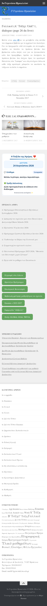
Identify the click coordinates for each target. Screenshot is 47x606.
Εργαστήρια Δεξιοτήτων (14, 477)
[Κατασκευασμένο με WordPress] (21, 595)
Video (21, 513)
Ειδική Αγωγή (10, 442)
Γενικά (7, 407)
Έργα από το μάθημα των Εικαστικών (20, 260)
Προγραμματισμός (18, 539)
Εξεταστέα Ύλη (17, 523)
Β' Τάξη (13, 516)
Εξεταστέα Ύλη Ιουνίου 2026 (16, 227)
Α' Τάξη (14, 81)
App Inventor (14, 509)
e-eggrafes (8, 395)
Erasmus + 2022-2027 (13, 303)
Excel (3, 513)
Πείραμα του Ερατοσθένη (11, 537)
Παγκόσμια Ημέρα (34, 532)
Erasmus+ (8, 401)
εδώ (15, 40)
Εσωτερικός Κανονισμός (15, 289)
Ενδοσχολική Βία (7, 523)
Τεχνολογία (32, 540)
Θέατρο (37, 523)
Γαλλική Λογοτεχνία (8, 520)
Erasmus (39, 509)
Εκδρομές (8, 448)
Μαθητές (6, 18)
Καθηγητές (8, 489)
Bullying (31, 509)
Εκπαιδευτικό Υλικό (12, 454)
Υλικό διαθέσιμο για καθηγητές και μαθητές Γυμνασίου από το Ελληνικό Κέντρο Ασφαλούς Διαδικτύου (22, 371)
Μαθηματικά (24, 529)
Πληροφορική (30, 536)
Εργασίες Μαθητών (28, 523)
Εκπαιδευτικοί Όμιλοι (13, 460)
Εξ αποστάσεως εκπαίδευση (15, 466)
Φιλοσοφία (35, 544)
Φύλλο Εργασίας (32, 547)
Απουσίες (4, 517)
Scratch (16, 512)
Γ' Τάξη (23, 516)
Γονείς (6, 412)
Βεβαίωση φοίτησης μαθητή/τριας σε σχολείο (23, 296)
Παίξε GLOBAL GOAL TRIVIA (17, 317)
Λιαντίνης (15, 530)
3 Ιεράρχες (5, 509)
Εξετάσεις (8, 471)
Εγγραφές (37, 520)
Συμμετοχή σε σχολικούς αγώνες (17, 245)
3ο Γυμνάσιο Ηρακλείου (15, 3)
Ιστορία (28, 526)
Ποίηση (5, 540)
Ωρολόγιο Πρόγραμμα (14, 282)
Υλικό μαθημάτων (33, 81)
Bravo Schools (24, 509)
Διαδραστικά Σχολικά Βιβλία (14, 358)
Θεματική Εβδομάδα (18, 526)
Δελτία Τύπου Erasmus (13, 424)
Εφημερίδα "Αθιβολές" (14, 310)
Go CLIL (9, 512)
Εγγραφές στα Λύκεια (14, 275)
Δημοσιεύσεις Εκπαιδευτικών (16, 430)
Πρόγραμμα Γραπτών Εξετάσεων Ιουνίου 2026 (23, 233)
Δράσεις (7, 436)
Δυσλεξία (30, 520)
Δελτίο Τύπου (21, 519)
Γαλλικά (22, 81)
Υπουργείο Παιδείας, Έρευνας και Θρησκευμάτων (23, 338)
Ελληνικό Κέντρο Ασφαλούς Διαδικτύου (19, 363)
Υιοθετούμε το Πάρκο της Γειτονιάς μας (21, 239)
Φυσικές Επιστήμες (12, 547)
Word (26, 512)
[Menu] (44, 3)
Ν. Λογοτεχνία (20, 533)
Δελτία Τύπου (10, 418)
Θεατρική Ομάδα (11, 483)
